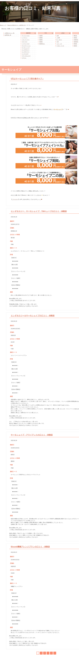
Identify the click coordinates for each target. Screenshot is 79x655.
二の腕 (58, 37)
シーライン (24, 37)
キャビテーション (26, 45)
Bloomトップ (3, 25)
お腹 (57, 35)
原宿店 (75, 37)
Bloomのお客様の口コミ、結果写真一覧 (16, 25)
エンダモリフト (25, 51)
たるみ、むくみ (60, 45)
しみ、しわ (59, 43)
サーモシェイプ (25, 47)
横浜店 (75, 35)
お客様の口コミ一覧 (9, 33)
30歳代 (41, 39)
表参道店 (76, 41)
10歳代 (41, 35)
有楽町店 (76, 39)
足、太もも (59, 39)
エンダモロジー (25, 49)
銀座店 (75, 45)
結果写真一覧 (8, 35)
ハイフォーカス (25, 43)
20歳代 (41, 37)
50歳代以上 (42, 43)
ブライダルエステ (26, 55)
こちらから (15, 199)
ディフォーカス (25, 35)
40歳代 (41, 41)
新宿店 (75, 43)
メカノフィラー (25, 39)
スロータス (24, 41)
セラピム (24, 58)
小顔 (57, 41)
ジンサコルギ (25, 53)
